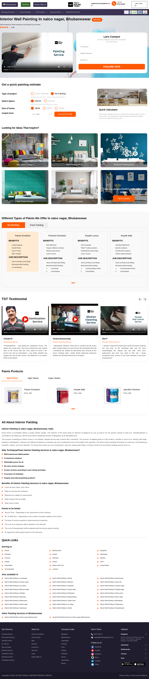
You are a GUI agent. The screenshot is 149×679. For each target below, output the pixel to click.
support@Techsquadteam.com (103, 637)
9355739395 (121, 4)
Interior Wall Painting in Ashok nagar (16, 604)
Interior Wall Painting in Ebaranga (15, 597)
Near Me (34, 644)
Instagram (98, 654)
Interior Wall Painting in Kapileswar (16, 608)
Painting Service (7, 640)
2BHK (49, 108)
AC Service (5, 644)
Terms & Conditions (38, 634)
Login (33, 653)
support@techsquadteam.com (100, 4)
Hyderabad (64, 640)
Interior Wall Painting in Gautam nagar (112, 586)
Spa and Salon (55, 12)
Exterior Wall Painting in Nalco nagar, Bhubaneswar (21, 617)
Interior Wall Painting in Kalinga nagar (112, 589)
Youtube (97, 650)
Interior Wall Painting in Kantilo (62, 608)
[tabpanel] (23, 251)
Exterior (51, 101)
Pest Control (40, 12)
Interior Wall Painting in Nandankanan (112, 608)
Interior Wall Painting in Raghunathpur (64, 597)
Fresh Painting (41, 93)
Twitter (97, 664)
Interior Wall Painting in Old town (62, 582)
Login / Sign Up (138, 4)
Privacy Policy (36, 637)
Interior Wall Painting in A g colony (15, 586)
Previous (140, 299)
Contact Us (35, 647)
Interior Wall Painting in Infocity (62, 578)
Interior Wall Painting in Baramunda (16, 600)
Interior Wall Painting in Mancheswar (111, 578)
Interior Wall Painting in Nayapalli (63, 586)
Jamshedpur (65, 660)
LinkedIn (97, 661)
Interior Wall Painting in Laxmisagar (16, 578)
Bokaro (63, 663)
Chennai (64, 644)
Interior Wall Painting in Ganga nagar (64, 589)
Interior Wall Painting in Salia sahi (111, 582)
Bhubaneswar (65, 637)
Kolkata (63, 650)
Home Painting (25, 12)
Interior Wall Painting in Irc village (63, 604)
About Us (34, 650)
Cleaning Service (7, 634)
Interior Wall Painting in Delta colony (111, 593)
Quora (97, 657)
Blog (33, 640)
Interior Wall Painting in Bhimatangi (111, 600)
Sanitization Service (8, 660)
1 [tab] (73, 282)
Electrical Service (7, 650)
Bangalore (64, 634)
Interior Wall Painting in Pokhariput (63, 593)
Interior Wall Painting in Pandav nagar (17, 582)
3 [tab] (77, 282)
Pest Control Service (8, 637)
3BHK (61, 108)
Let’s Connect (124, 198)
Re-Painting (60, 93)
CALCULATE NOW (65, 114)
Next (145, 299)
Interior (38, 101)
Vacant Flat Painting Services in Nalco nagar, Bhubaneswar (71, 617)
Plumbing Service (7, 657)
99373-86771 (98, 634)
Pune (63, 647)
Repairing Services (73, 12)
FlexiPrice (25, 4)
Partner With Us (40, 4)
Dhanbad (64, 653)
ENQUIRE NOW (111, 66)
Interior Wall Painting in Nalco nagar (111, 597)
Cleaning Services (8, 12)
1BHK (37, 108)
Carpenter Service (7, 653)
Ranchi (63, 657)
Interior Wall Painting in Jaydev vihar (64, 600)
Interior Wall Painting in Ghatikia (15, 593)
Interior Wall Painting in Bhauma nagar (17, 589)
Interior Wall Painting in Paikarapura (111, 604)
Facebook (98, 647)
